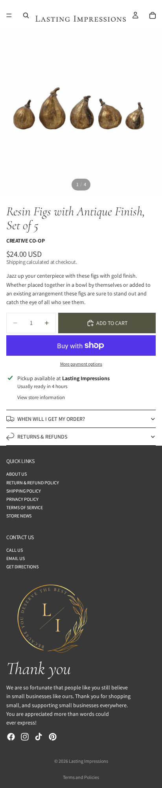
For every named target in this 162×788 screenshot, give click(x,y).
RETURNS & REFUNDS (42, 436)
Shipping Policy (23, 491)
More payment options (81, 364)
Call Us (14, 550)
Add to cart (111, 323)
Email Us (15, 558)
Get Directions (22, 567)
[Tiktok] (38, 736)
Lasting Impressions (88, 761)
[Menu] (9, 15)
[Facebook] (11, 736)
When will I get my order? (51, 418)
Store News (18, 516)
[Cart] (152, 15)
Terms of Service (24, 507)
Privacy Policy (22, 499)
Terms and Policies (81, 777)
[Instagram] (24, 736)
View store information (41, 397)
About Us (16, 474)
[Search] (26, 15)
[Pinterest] (52, 736)
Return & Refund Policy (32, 482)
